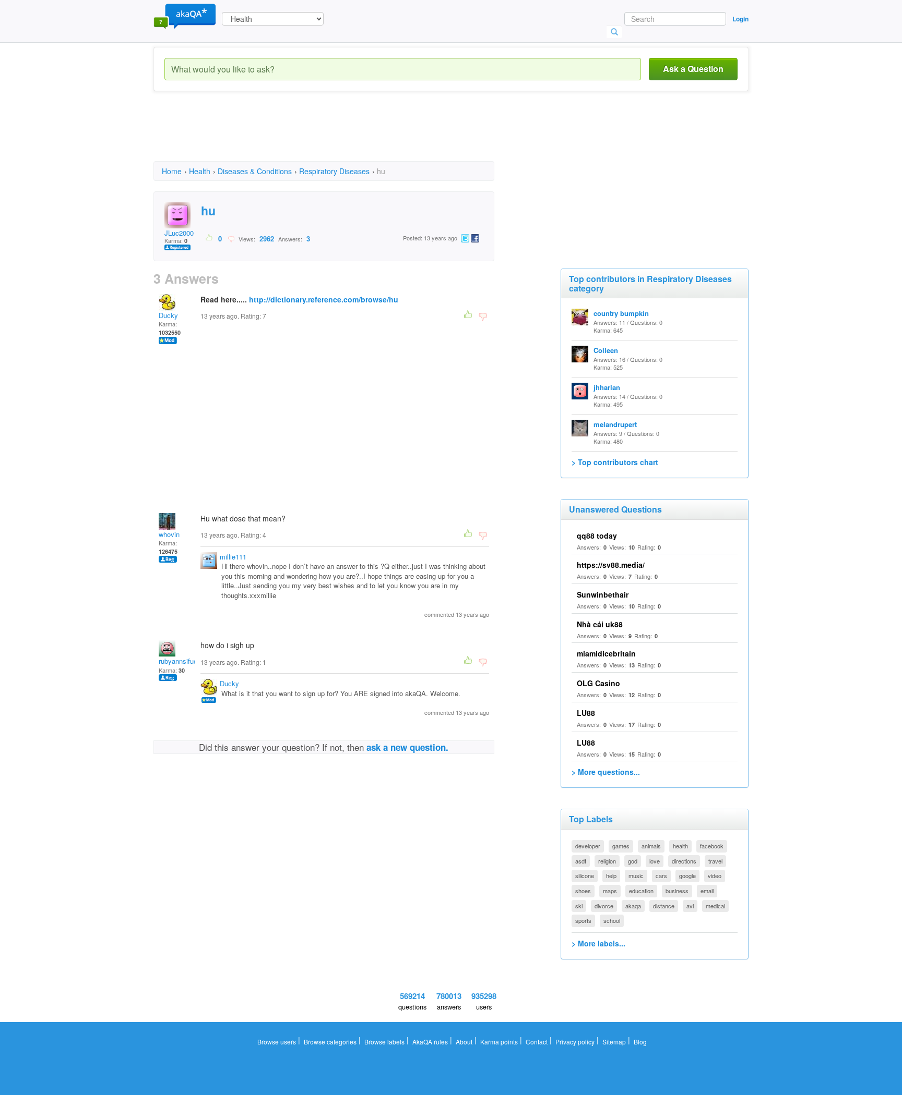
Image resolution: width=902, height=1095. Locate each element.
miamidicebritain (606, 653)
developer (587, 846)
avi (690, 906)
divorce (604, 906)
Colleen (606, 350)
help (611, 875)
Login (740, 18)
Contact (537, 1041)
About (464, 1041)
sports (583, 920)
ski (579, 906)
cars (661, 875)
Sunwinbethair (602, 594)
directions (684, 861)
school (611, 920)
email (707, 890)
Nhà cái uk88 (600, 624)
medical (715, 906)
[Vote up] (209, 238)
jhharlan (607, 387)
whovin (169, 534)
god (632, 861)
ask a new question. (407, 747)
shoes (583, 890)
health (680, 846)
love (654, 861)
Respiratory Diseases (334, 171)
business (677, 890)
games (621, 846)
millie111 (233, 557)
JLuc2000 (179, 233)
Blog (640, 1041)
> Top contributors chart (615, 462)
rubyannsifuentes (184, 661)
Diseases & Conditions (255, 171)
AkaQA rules (430, 1041)
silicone (584, 875)
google (687, 875)
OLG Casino (598, 683)
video (714, 875)
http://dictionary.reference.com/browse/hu (323, 299)
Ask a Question (693, 69)
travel (715, 861)
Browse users (276, 1041)
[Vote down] (231, 238)
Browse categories (330, 1041)
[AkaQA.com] (185, 16)
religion (607, 861)
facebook (711, 846)
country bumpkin (621, 313)
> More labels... (598, 943)
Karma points (499, 1041)
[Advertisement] (343, 135)
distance (663, 906)
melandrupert (615, 424)
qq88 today (597, 535)
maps (610, 890)
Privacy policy (575, 1041)
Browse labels (384, 1041)
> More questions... (606, 771)
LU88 (586, 713)
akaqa (633, 906)
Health (199, 171)
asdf (580, 861)
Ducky (168, 315)
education (641, 890)
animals (651, 846)
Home (172, 171)
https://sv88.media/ (611, 564)
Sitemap (614, 1041)
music (636, 875)
